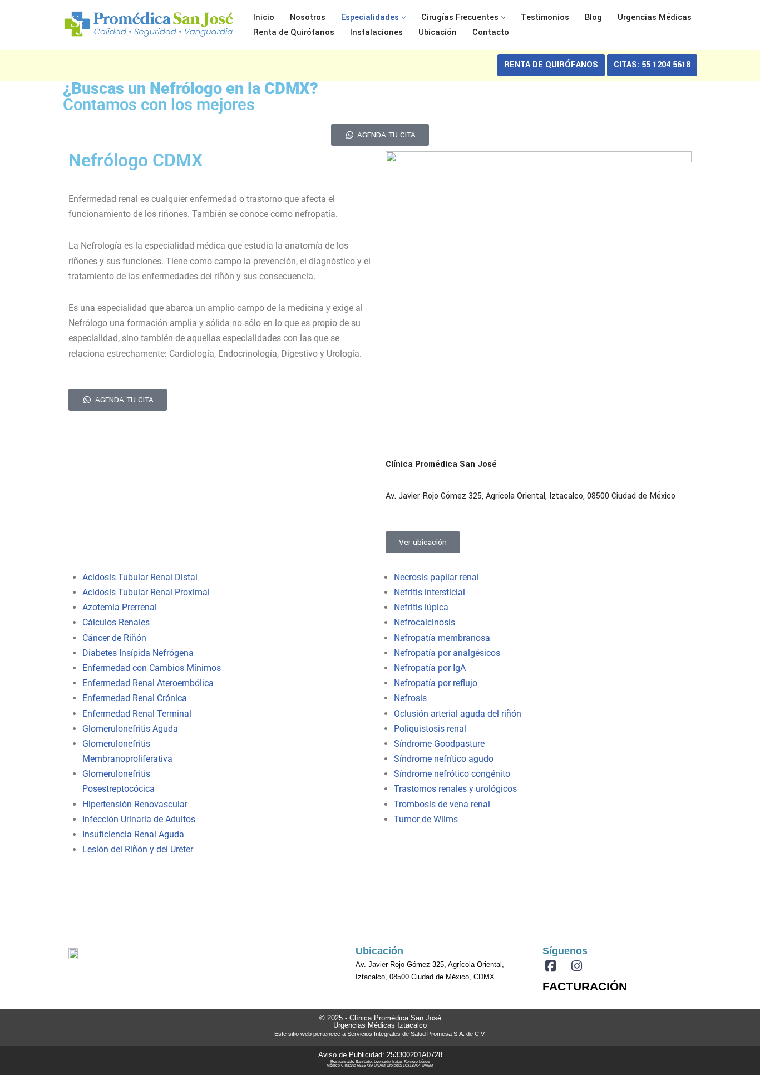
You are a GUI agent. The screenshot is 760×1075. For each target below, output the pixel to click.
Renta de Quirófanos (293, 32)
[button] (404, 17)
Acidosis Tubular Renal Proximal (146, 592)
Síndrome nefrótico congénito (452, 773)
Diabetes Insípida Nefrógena (138, 653)
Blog (593, 17)
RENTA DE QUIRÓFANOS (551, 65)
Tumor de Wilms (426, 819)
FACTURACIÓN (584, 986)
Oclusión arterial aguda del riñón (457, 713)
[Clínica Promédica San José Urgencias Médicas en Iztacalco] (148, 25)
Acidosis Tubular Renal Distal (140, 577)
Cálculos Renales (116, 622)
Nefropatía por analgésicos (447, 653)
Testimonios (545, 17)
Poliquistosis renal (430, 728)
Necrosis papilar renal (436, 577)
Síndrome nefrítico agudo (443, 758)
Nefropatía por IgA (430, 668)
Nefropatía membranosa (442, 638)
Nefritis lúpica (421, 607)
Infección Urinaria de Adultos (138, 819)
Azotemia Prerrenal (119, 607)
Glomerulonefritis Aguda (130, 728)
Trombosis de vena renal (442, 804)
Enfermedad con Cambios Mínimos (151, 668)
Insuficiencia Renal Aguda (133, 834)
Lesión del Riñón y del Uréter (137, 849)
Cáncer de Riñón (114, 638)
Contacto (490, 32)
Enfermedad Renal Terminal (136, 713)
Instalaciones (376, 32)
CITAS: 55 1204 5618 (652, 65)
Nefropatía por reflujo (435, 683)
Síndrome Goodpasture (439, 743)
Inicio (263, 17)
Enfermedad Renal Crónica (134, 698)
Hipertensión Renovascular (134, 804)
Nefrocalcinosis (424, 622)
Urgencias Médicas (655, 17)
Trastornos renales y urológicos (455, 788)
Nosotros (307, 17)
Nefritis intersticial (429, 592)
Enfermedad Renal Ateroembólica (148, 683)
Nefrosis (410, 698)
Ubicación (437, 32)
